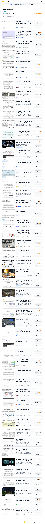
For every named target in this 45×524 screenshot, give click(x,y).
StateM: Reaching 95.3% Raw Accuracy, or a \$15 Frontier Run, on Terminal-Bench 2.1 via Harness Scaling (24, 251)
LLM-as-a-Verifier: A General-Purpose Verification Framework (23, 231)
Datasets (31, 522)
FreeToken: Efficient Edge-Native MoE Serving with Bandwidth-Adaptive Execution (23, 32)
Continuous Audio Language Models (20, 350)
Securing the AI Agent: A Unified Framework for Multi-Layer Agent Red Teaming (24, 161)
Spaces (35, 522)
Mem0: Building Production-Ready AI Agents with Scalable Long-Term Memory (24, 171)
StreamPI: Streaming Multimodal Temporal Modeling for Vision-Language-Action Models (23, 241)
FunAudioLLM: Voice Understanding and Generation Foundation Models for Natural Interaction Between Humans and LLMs (24, 380)
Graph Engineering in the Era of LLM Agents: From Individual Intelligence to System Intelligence (24, 410)
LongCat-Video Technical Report (23, 370)
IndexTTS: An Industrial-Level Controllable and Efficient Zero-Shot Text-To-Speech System (23, 430)
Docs (42, 522)
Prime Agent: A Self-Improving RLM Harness (21, 72)
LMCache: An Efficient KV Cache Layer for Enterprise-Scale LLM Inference (23, 360)
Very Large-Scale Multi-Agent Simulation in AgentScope (23, 112)
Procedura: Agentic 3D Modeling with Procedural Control (23, 340)
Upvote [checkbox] (39, 22)
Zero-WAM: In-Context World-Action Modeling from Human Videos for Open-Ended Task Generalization (23, 290)
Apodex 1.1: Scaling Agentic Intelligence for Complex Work (23, 52)
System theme (6, 522)
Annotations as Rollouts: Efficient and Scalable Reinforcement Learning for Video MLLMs (24, 261)
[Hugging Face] (24, 522)
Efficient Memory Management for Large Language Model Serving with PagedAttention (24, 122)
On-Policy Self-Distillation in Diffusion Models (22, 479)
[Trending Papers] (13, 13)
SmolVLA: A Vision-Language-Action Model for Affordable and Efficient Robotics (23, 420)
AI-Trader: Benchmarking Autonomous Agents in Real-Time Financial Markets (24, 181)
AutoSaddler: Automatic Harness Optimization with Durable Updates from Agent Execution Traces (23, 440)
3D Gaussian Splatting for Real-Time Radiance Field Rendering (23, 92)
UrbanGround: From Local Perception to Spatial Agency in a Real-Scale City (23, 320)
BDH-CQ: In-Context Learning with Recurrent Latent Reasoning (24, 22)
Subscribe (32, 4)
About (18, 522)
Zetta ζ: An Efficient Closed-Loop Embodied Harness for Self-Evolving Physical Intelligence (24, 390)
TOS (11, 522)
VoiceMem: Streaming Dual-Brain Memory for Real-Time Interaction (24, 151)
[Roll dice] (41, 16)
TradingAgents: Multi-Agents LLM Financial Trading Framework (24, 42)
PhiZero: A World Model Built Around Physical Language (22, 270)
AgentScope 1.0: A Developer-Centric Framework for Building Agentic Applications (23, 102)
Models (27, 522)
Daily (3, 13)
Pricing (39, 522)
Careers (21, 522)
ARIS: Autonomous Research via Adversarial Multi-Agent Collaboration (22, 191)
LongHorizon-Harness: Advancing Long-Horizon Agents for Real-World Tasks (24, 459)
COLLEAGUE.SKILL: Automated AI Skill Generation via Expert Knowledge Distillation (23, 201)
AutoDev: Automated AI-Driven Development (21, 450)
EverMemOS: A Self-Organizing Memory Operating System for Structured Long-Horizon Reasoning (23, 509)
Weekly (6, 13)
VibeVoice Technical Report (22, 400)
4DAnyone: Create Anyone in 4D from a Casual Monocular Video (23, 141)
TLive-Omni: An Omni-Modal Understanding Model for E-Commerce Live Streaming (22, 499)
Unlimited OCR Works (21, 211)
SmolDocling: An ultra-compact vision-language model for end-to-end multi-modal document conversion (24, 330)
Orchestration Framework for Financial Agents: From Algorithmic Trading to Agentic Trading (24, 469)
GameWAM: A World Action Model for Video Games (22, 489)
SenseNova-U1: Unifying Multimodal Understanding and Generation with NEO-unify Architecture (23, 221)
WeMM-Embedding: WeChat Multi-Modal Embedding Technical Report (24, 62)
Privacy (14, 522)
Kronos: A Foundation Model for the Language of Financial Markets (24, 310)
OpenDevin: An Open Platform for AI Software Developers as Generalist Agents (23, 82)
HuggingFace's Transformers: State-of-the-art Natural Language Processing (24, 300)
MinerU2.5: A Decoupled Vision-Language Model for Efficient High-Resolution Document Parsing (24, 131)
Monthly (10, 13)
